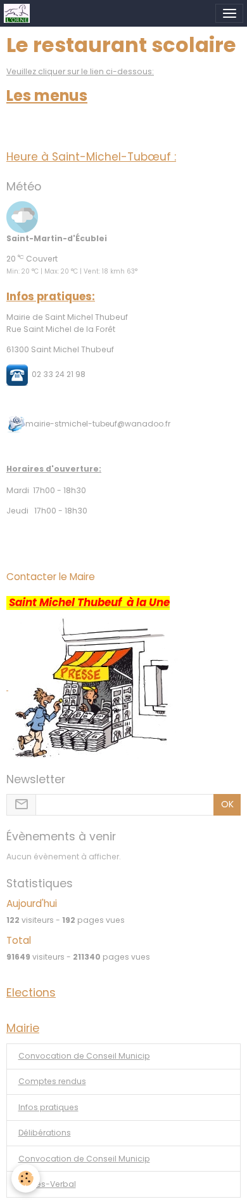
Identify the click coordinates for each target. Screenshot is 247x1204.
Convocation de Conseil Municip (84, 1055)
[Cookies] (25, 1178)
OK (227, 804)
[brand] (19, 13)
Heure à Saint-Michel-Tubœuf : (91, 156)
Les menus (46, 95)
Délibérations (44, 1132)
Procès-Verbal (47, 1184)
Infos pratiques (48, 1107)
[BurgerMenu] (229, 13)
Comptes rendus (52, 1081)
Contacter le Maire (50, 576)
